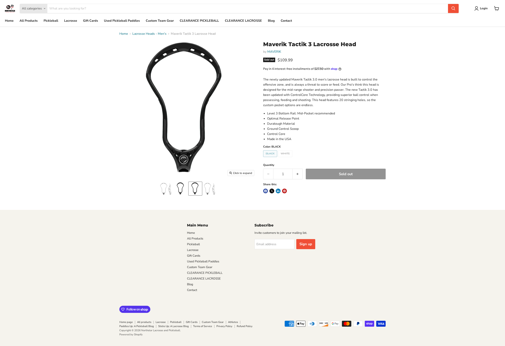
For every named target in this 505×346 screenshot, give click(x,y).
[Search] (453, 8)
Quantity (268, 165)
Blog (271, 21)
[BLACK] (270, 158)
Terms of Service (202, 326)
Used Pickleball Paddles (122, 21)
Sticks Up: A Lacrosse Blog (173, 326)
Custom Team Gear (160, 21)
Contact (286, 21)
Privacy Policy (224, 326)
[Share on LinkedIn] (278, 191)
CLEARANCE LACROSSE (243, 21)
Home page (126, 322)
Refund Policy (244, 326)
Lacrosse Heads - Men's (149, 34)
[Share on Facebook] (265, 191)
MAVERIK (274, 52)
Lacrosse (70, 21)
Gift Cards (90, 21)
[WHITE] (285, 158)
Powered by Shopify (131, 334)
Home (9, 21)
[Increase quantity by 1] (298, 174)
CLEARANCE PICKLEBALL (199, 21)
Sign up (305, 244)
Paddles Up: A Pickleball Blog (136, 326)
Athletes (233, 322)
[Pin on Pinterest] (284, 191)
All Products (29, 21)
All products (144, 322)
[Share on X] (271, 191)
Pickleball (51, 21)
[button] (166, 188)
